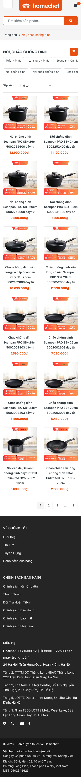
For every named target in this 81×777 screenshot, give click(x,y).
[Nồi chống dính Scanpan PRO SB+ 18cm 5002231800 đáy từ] (61, 178)
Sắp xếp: (8, 85)
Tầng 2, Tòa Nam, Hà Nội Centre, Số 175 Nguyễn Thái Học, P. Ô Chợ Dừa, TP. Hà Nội (38, 687)
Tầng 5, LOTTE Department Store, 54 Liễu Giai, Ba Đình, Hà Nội (40, 700)
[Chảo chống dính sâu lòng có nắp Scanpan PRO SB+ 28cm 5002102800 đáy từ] (20, 243)
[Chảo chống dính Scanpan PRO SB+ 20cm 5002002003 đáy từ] (61, 379)
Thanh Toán (12, 594)
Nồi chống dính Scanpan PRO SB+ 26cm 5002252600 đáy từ (20, 141)
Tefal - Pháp (13, 60)
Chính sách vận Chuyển (20, 586)
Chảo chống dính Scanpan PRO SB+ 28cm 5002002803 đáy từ (20, 342)
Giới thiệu (10, 537)
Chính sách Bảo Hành (18, 610)
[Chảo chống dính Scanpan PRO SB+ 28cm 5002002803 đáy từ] (20, 314)
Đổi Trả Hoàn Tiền (16, 602)
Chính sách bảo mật (17, 618)
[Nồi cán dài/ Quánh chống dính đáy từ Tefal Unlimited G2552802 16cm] (20, 444)
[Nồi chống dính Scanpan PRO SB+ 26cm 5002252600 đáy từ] (20, 113)
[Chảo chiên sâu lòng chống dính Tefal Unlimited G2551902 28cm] (61, 444)
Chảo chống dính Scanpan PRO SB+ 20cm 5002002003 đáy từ (61, 407)
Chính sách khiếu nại (18, 626)
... (65, 505)
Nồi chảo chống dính (46, 71)
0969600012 (27, 651)
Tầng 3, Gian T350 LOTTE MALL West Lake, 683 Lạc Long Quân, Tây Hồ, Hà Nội (38, 712)
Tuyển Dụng (12, 553)
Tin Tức (8, 545)
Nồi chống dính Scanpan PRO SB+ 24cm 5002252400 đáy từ (61, 141)
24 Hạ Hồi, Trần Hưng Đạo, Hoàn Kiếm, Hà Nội (37, 665)
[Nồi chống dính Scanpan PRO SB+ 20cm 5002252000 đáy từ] (20, 178)
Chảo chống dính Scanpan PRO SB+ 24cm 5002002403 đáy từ (20, 407)
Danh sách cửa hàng (18, 561)
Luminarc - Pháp (38, 60)
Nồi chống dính (16, 71)
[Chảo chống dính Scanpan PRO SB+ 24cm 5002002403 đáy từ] (20, 379)
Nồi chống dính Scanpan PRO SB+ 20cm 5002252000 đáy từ (20, 207)
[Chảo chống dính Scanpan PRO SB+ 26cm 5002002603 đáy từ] (61, 314)
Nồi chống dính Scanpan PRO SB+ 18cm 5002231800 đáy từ (61, 207)
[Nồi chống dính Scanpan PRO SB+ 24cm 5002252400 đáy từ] (61, 113)
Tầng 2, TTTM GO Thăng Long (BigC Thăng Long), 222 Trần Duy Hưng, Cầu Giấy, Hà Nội (39, 674)
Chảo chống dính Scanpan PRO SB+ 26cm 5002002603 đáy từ (61, 342)
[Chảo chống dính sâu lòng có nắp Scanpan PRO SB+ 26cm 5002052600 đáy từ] (61, 243)
